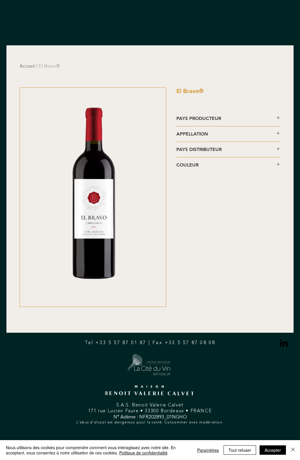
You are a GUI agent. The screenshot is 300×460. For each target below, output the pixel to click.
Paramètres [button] (208, 450)
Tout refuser (240, 450)
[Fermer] (292, 450)
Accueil (27, 66)
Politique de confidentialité (143, 453)
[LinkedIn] (283, 343)
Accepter (273, 450)
